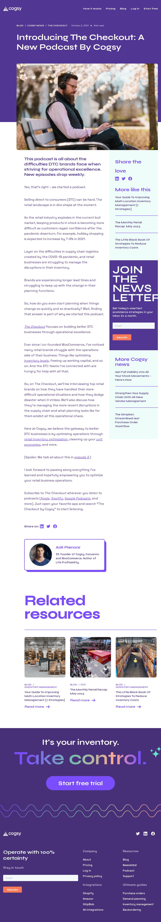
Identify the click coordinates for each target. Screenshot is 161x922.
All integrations (93, 909)
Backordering (132, 909)
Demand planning (134, 898)
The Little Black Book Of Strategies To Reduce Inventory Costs (132, 243)
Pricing (111, 8)
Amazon (88, 898)
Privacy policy (92, 876)
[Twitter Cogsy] (138, 833)
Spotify (57, 498)
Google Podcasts (77, 498)
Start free (151, 8)
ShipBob (88, 904)
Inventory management (138, 904)
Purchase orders (134, 893)
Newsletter (130, 865)
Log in (135, 8)
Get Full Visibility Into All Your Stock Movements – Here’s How (133, 376)
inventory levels (36, 361)
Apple (45, 498)
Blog (123, 8)
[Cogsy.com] (12, 8)
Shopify (88, 893)
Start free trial (80, 783)
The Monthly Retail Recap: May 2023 (128, 224)
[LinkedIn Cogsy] (145, 834)
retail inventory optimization (46, 439)
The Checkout (34, 327)
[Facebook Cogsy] (153, 834)
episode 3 (81, 457)
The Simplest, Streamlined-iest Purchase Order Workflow (127, 420)
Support (128, 876)
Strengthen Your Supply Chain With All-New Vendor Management (132, 397)
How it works (92, 8)
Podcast (128, 870)
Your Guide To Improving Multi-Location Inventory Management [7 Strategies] (133, 203)
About (87, 859)
